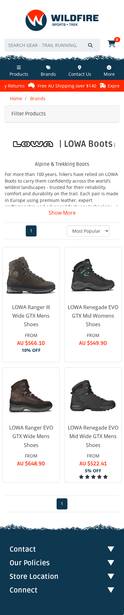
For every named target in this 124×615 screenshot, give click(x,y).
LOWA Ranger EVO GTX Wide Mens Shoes (31, 436)
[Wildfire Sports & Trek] (62, 20)
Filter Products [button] (28, 114)
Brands (48, 74)
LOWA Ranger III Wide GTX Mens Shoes (31, 316)
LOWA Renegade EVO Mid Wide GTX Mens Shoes (93, 436)
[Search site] (90, 45)
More (109, 74)
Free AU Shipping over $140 (67, 86)
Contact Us (79, 74)
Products (19, 74)
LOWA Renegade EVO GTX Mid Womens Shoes (93, 316)
